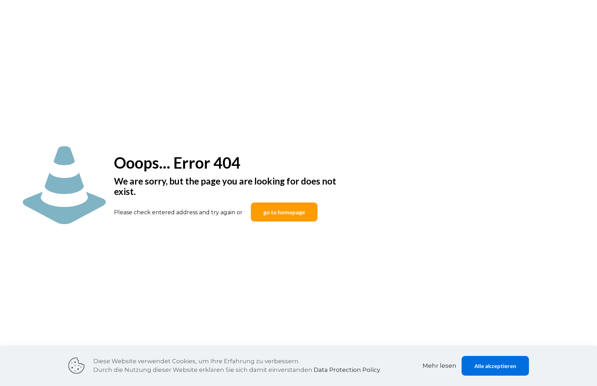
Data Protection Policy (347, 369)
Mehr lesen (439, 365)
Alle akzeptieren (495, 366)
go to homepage (284, 212)
